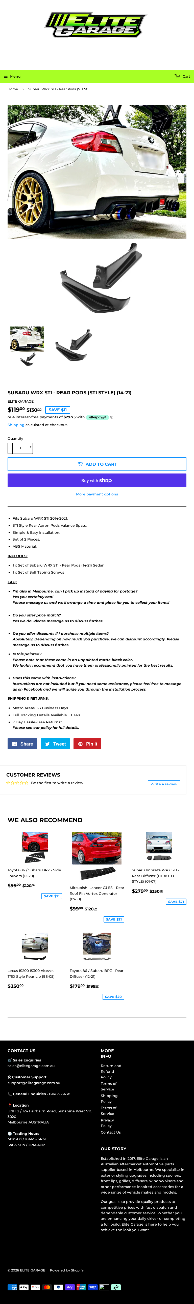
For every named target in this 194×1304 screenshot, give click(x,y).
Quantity (15, 438)
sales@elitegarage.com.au (31, 1065)
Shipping (16, 425)
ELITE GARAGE (32, 1270)
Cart (186, 76)
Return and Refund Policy (111, 1071)
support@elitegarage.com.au (34, 1083)
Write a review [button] (164, 784)
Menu (15, 76)
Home (13, 89)
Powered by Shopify (67, 1270)
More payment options (97, 494)
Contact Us (111, 1132)
